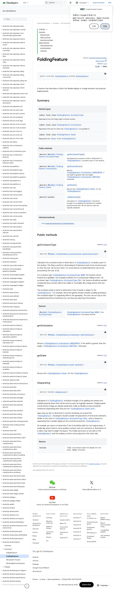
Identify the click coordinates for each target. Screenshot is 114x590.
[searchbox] (15, 19)
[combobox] (55, 3)
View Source (100, 61)
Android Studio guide (92, 523)
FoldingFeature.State (66, 135)
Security (35, 529)
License (42, 579)
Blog (34, 539)
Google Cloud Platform (41, 568)
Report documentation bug (105, 525)
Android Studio (99, 3)
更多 (24, 3)
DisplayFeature (82, 76)
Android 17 (77, 518)
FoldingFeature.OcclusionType (70, 115)
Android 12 (77, 535)
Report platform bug (105, 518)
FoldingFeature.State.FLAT (83, 409)
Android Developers (43, 23)
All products (37, 571)
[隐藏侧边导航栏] (27, 586)
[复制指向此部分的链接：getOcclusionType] (58, 245)
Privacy (48, 537)
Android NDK (91, 542)
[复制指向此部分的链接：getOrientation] (55, 325)
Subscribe (86, 585)
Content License (94, 464)
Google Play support (104, 531)
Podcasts (36, 543)
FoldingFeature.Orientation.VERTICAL (83, 177)
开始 (105, 26)
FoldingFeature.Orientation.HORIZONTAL (84, 173)
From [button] (58, 223)
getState (71, 185)
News (35, 536)
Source (35, 532)
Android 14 (77, 528)
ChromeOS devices (64, 528)
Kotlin (97, 66)
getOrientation (74, 166)
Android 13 (77, 532)
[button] (14, 26)
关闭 (94, 26)
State (53, 139)
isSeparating (73, 197)
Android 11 (77, 539)
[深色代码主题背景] (105, 73)
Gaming (49, 518)
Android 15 (77, 525)
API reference (9, 11)
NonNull (52, 154)
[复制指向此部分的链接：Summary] (51, 100)
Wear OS (63, 523)
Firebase (36, 564)
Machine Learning (49, 522)
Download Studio (90, 537)
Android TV (64, 538)
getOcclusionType (75, 154)
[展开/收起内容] (46, 29)
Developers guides (91, 528)
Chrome (35, 561)
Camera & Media (49, 533)
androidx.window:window (98, 58)
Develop (55, 23)
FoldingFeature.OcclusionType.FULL (65, 280)
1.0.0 (105, 64)
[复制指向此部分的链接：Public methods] (59, 235)
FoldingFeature (61, 76)
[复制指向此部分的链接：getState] (48, 355)
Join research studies (105, 536)
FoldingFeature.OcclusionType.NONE (69, 275)
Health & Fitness (49, 527)
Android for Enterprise (37, 524)
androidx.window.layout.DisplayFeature (60, 223)
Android (35, 520)
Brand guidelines (54, 579)
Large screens (65, 520)
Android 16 (77, 521)
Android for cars (64, 533)
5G (47, 541)
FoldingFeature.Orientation (69, 125)
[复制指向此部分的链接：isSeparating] (52, 383)
